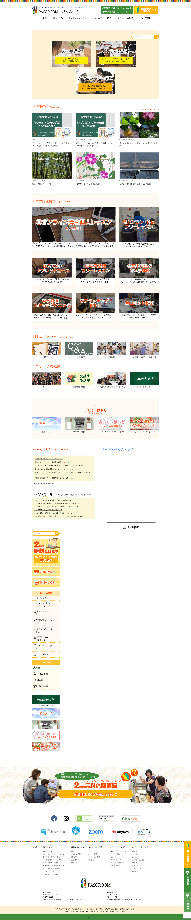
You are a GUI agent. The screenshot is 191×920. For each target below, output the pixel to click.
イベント (91, 851)
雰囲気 (134, 851)
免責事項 (135, 863)
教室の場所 (136, 871)
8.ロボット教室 (48, 871)
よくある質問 (144, 18)
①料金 (36, 668)
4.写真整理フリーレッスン (52, 860)
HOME (44, 18)
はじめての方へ (77, 847)
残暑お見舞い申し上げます (42, 184)
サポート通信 (115, 854)
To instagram (131, 526)
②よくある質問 (40, 674)
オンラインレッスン (77, 18)
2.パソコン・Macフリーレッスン (54, 854)
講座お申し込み (137, 865)
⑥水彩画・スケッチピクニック (43, 638)
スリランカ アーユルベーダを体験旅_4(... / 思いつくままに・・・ (57, 465)
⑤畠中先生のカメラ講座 (43, 630)
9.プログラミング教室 (50, 874)
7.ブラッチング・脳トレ (51, 868)
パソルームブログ (117, 847)
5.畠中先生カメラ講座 (50, 863)
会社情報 (135, 854)
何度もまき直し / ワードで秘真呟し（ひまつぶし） (52, 478)
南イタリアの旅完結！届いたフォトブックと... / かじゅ (54, 469)
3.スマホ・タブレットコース (53, 857)
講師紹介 (74, 857)
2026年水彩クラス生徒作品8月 (88, 184)
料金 (109, 18)
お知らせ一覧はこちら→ (149, 109)
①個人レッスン (41, 598)
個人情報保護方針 (138, 860)
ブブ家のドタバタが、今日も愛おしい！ (49, 459)
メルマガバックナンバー (118, 860)
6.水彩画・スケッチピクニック (54, 865)
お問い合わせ (137, 868)
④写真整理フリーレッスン (43, 621)
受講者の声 (75, 860)
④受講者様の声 (40, 686)
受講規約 (74, 863)
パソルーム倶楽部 (125, 18)
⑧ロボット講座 (41, 654)
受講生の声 (97, 18)
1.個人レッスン (48, 851)
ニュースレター (115, 857)
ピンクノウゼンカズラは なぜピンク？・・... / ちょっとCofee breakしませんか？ (63, 472)
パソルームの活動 (95, 847)
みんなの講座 (115, 865)
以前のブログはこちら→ (118, 851)
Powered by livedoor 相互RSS (43, 483)
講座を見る (58, 18)
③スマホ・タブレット (43, 612)
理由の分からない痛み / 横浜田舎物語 (48, 462)
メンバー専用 (92, 854)
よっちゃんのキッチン (118, 863)
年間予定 (91, 860)
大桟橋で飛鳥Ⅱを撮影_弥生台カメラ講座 (135, 184)
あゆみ (134, 857)
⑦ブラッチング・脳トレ (43, 646)
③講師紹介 (38, 680)
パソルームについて (140, 847)
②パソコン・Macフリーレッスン (42, 604)
